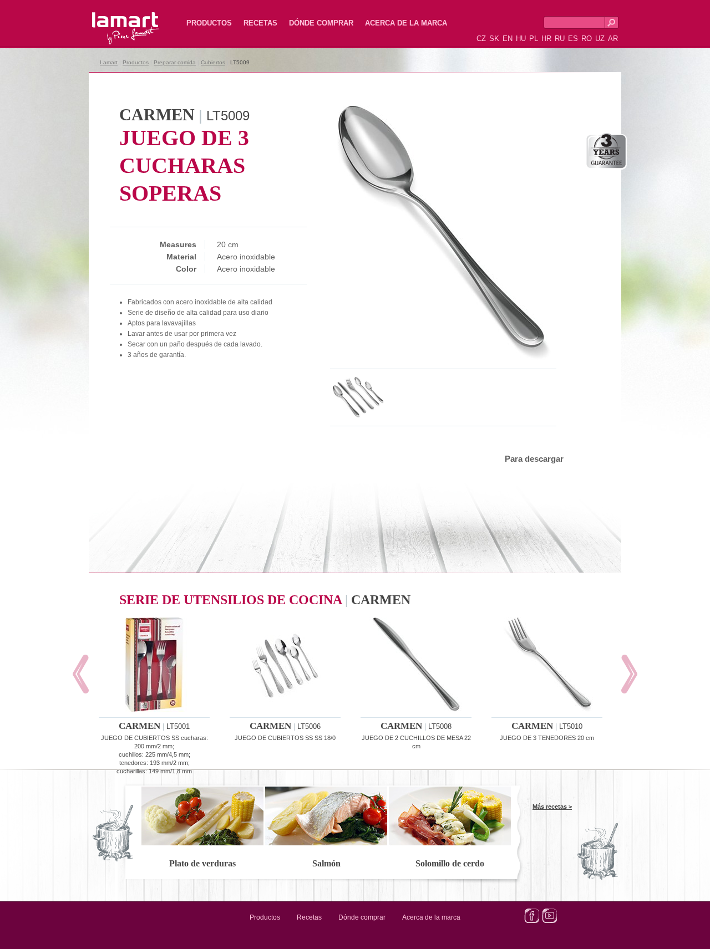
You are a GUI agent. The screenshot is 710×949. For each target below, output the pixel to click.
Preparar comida (175, 62)
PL (533, 38)
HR (546, 38)
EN (508, 38)
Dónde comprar (321, 23)
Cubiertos (213, 62)
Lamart (114, 19)
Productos (209, 23)
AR (613, 38)
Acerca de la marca (406, 23)
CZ (481, 38)
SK (494, 38)
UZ (600, 38)
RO (586, 38)
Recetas (260, 23)
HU (521, 38)
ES (573, 38)
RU (560, 38)
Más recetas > (552, 806)
